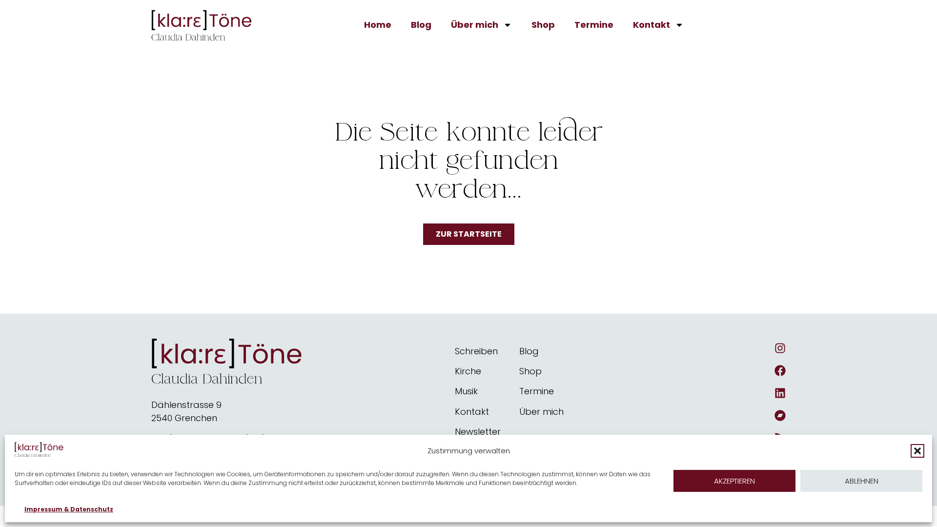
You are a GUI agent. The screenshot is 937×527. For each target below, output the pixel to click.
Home (377, 25)
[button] (917, 451)
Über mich (474, 25)
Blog (421, 25)
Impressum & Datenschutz (68, 509)
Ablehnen (861, 481)
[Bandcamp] (780, 415)
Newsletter (478, 432)
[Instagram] (780, 348)
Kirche (468, 371)
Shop (543, 25)
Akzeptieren (734, 481)
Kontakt (651, 25)
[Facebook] (780, 370)
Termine (593, 25)
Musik (466, 391)
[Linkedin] (780, 393)
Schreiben (476, 351)
